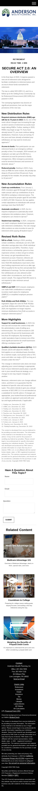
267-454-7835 (20, 23)
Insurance (19, 694)
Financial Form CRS (12, 711)
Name (7, 476)
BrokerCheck (14, 717)
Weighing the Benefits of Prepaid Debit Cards (19, 643)
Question (6, 501)
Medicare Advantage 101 (19, 560)
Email (7, 489)
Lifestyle (19, 701)
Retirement (19, 687)
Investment (19, 689)
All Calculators (19, 708)
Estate (19, 692)
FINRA (10, 775)
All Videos (19, 706)
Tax (19, 697)
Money (19, 699)
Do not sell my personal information (22, 763)
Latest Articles (19, 704)
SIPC (17, 775)
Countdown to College (19, 600)
